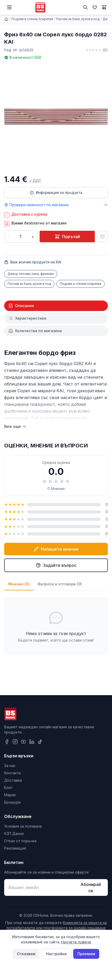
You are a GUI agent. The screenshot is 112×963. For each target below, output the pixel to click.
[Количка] (104, 7)
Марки (10, 795)
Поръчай (71, 236)
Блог (8, 787)
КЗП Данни (14, 833)
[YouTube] (23, 741)
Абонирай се (90, 887)
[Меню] (9, 7)
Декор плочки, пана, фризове (31, 274)
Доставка (13, 780)
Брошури (12, 802)
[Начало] (6, 19)
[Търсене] (85, 7)
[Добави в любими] (102, 236)
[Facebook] (6, 741)
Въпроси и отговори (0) (60, 584)
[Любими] (94, 7)
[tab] (56, 306)
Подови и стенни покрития (32, 19)
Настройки (56, 954)
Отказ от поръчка (20, 841)
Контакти (12, 773)
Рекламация (15, 848)
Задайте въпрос (60, 565)
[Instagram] (15, 741)
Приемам (86, 954)
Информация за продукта (59, 192)
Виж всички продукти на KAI (35, 262)
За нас (10, 765)
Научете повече (76, 942)
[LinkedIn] (31, 741)
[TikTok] (40, 741)
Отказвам (26, 954)
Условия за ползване (23, 826)
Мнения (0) (18, 584)
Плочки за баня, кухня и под (77, 19)
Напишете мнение (59, 549)
